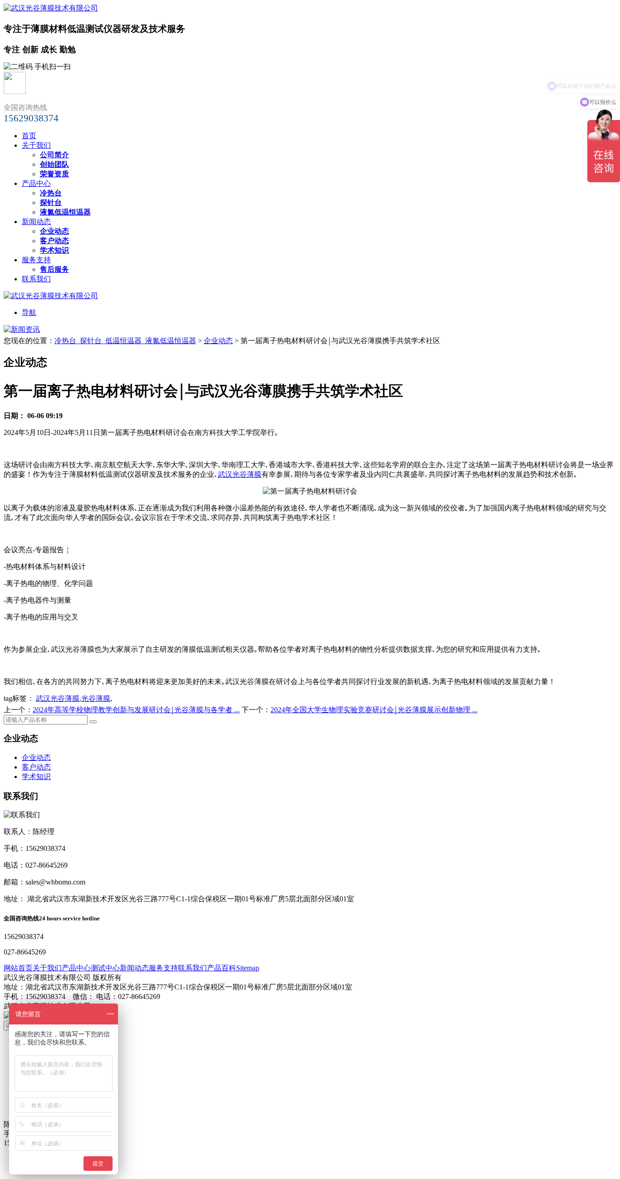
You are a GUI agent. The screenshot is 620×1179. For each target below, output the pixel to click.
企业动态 (218, 341)
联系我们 (36, 279)
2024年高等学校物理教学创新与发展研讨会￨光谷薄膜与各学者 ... (136, 710)
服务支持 (36, 260)
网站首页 (18, 968)
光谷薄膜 (95, 698)
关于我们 (36, 145)
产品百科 (221, 968)
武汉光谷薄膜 (239, 474)
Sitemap (247, 968)
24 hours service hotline (69, 918)
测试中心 (105, 968)
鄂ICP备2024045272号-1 (130, 1006)
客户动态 (36, 767)
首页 (29, 136)
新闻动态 (36, 221)
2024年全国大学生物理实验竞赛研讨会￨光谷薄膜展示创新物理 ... (374, 710)
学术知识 (36, 776)
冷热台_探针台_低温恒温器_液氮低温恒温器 (125, 341)
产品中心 (36, 183)
